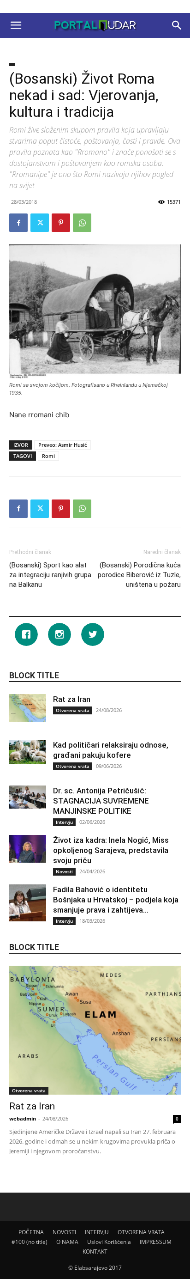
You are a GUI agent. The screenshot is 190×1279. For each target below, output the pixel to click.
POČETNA (31, 1232)
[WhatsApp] (82, 222)
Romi (48, 455)
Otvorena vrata (72, 710)
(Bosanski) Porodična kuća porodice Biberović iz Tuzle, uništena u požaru (139, 575)
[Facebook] (18, 222)
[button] (15, 25)
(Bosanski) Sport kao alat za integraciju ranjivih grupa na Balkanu (50, 575)
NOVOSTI (64, 1232)
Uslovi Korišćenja (109, 1242)
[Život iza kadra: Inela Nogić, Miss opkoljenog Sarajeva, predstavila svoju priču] (27, 849)
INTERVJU (97, 1232)
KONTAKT (95, 1251)
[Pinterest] (61, 222)
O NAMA (67, 1242)
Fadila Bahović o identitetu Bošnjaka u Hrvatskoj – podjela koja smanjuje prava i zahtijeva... (115, 899)
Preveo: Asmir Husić (62, 444)
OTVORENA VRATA (141, 1232)
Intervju (64, 822)
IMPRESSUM (156, 1242)
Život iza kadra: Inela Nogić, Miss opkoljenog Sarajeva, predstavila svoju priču (111, 850)
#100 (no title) (30, 1242)
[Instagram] (62, 634)
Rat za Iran (71, 699)
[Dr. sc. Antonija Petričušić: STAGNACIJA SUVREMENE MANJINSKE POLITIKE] (27, 797)
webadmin (22, 1118)
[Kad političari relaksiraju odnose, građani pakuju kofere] (27, 752)
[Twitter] (39, 222)
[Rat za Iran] (27, 708)
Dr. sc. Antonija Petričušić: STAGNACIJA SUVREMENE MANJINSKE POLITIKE (101, 801)
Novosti (64, 871)
